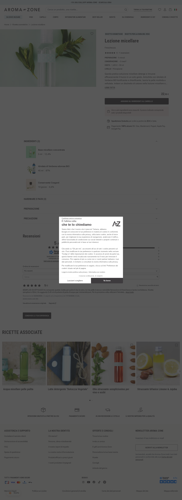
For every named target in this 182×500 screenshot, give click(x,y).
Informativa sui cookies (97, 272)
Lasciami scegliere (75, 280)
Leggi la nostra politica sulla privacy (75, 272)
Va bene (107, 280)
